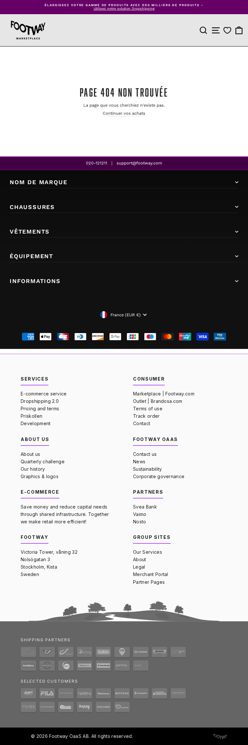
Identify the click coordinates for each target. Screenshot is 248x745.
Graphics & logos (39, 476)
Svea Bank (145, 506)
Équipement (31, 256)
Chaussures (32, 207)
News (139, 461)
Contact (141, 423)
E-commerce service (44, 393)
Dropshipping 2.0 (40, 401)
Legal (139, 567)
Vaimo (140, 514)
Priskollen (31, 416)
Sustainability (147, 469)
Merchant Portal (150, 574)
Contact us (145, 454)
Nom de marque (38, 182)
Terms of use (147, 408)
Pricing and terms (40, 408)
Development (36, 423)
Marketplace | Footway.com (163, 393)
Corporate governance (158, 476)
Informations (35, 281)
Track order (146, 416)
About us (30, 454)
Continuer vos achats (124, 113)
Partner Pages (149, 582)
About (139, 559)
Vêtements (30, 231)
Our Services (147, 552)
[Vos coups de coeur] (227, 30)
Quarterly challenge (43, 461)
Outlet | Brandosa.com (157, 401)
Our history (33, 469)
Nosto (139, 521)
